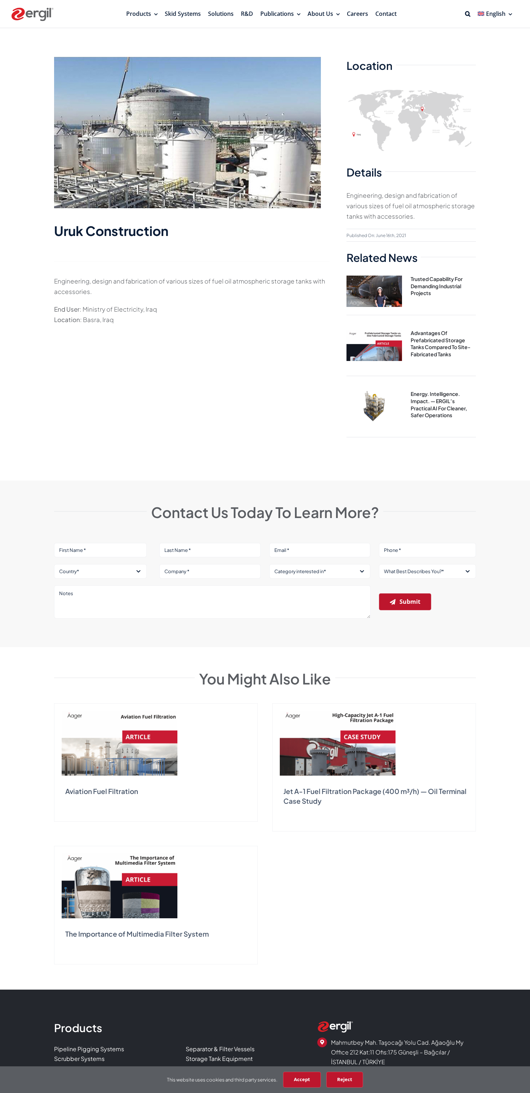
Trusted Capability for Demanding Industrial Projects (437, 286)
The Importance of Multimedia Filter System (137, 933)
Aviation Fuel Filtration (101, 791)
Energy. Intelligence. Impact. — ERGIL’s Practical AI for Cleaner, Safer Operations (439, 404)
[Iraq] (411, 86)
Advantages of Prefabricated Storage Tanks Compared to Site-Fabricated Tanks (441, 343)
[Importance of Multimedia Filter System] (119, 856)
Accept (302, 1079)
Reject (344, 1079)
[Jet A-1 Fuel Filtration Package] (338, 714)
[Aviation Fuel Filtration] (119, 714)
